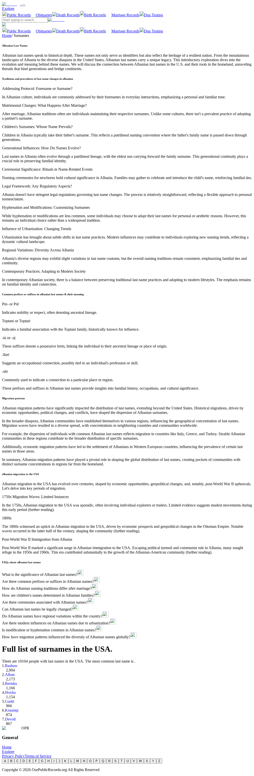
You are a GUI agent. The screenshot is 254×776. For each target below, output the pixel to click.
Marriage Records (125, 15)
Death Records (68, 15)
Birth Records (95, 15)
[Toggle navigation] (23, 5)
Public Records (19, 15)
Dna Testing (153, 15)
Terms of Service (38, 756)
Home (7, 35)
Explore (8, 8)
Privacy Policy (13, 756)
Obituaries (44, 15)
